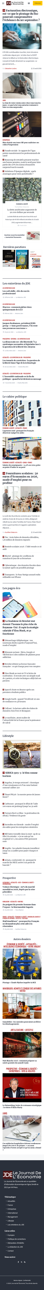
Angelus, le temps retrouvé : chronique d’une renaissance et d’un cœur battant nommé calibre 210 (21, 785)
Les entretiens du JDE (9, 288)
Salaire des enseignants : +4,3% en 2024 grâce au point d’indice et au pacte (21, 466)
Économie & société (28, 882)
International (7, 884)
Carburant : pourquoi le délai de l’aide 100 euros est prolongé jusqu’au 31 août (20, 805)
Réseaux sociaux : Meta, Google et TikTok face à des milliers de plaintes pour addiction (21, 654)
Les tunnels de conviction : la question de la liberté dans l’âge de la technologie (21, 361)
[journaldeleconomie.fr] (14, 3)
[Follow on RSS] (24, 1262)
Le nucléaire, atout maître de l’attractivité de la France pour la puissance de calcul (21, 720)
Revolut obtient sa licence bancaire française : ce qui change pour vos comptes (21, 665)
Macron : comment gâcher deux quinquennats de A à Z (17, 308)
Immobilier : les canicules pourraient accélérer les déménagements (22, 1023)
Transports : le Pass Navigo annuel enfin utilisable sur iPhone (21, 575)
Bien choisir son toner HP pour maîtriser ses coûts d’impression (21, 143)
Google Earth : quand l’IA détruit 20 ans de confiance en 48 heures (21, 700)
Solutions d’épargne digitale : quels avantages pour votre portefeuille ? (19, 172)
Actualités (6, 357)
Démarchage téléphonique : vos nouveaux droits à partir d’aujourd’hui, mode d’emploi (20, 643)
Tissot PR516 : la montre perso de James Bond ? (21, 795)
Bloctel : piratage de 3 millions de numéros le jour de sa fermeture (18, 557)
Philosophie (6, 339)
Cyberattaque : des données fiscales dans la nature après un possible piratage (22, 566)
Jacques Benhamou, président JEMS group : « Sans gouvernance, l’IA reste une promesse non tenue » (20, 325)
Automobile (6, 882)
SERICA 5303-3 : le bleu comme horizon (20, 774)
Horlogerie (6, 901)
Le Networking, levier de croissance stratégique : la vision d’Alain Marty (22, 1106)
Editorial (13, 339)
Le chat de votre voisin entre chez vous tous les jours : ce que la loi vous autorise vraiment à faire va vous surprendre (22, 105)
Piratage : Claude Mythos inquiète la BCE (19, 982)
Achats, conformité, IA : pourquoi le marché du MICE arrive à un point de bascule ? (19, 862)
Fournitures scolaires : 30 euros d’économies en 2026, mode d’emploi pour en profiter (20, 478)
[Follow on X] (21, 1262)
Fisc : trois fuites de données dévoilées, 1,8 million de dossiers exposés (21, 538)
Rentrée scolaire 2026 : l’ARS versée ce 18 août (22, 547)
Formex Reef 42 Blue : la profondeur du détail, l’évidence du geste (21, 814)
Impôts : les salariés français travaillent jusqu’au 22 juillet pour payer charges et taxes (21, 850)
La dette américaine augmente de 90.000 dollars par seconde (22, 210)
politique (25, 918)
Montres (20, 901)
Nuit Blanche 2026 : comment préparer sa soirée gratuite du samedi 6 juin (20, 1062)
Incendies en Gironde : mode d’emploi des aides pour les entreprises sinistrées (21, 825)
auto (19, 882)
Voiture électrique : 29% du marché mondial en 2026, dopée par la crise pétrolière (19, 889)
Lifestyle (18, 918)
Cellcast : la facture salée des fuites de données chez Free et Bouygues (20, 709)
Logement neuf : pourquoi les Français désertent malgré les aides (18, 432)
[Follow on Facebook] (18, 1262)
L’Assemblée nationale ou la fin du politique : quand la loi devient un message (22, 377)
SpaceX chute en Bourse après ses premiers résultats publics (18, 690)
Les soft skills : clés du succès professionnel (16, 292)
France (5, 917)
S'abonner (38, 3)
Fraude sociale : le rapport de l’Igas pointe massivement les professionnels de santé (21, 153)
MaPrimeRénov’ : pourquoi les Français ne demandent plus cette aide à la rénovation (21, 923)
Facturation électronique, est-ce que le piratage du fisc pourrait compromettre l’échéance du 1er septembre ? (21, 15)
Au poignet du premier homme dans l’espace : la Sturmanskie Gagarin (19, 905)
